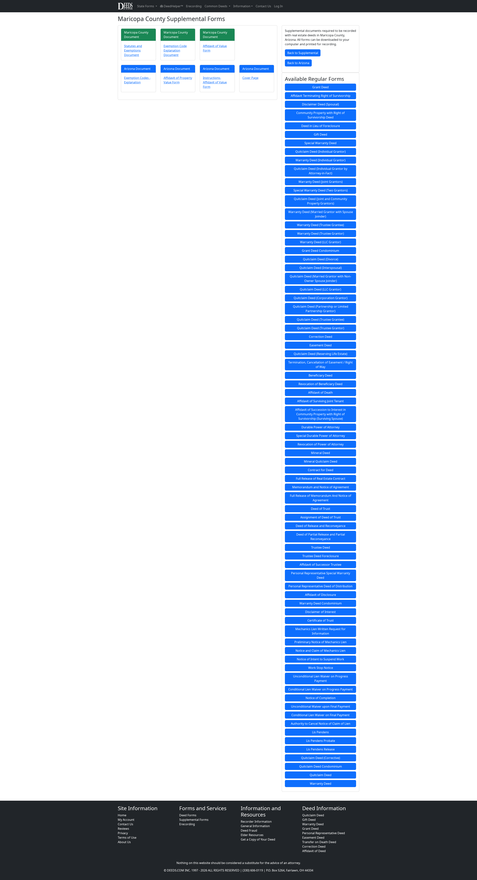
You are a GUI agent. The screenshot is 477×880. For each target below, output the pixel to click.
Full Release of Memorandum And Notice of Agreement (320, 498)
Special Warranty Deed (320, 143)
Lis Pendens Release (320, 749)
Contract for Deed (320, 470)
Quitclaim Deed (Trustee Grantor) (320, 328)
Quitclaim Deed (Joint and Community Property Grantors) (320, 201)
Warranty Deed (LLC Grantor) (320, 242)
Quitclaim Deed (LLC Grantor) (320, 289)
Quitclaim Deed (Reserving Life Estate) (320, 354)
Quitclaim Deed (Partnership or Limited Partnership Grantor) (320, 308)
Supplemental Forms (194, 820)
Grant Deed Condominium (320, 251)
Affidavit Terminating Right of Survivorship (320, 96)
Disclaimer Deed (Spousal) (320, 104)
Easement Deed (320, 345)
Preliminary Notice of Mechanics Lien (320, 642)
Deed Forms (187, 815)
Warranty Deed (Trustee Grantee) (320, 225)
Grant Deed (320, 87)
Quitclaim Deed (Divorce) (320, 259)
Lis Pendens (320, 732)
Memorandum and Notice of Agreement (320, 487)
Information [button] (241, 6)
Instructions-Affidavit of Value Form (215, 82)
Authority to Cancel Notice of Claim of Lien (320, 724)
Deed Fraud (249, 830)
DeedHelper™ (173, 6)
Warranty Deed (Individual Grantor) (320, 160)
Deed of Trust (320, 509)
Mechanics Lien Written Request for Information (320, 631)
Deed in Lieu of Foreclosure (320, 126)
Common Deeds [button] (216, 6)
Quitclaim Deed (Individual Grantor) (320, 152)
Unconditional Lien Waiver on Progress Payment (320, 678)
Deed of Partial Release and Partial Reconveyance (320, 536)
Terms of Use (127, 837)
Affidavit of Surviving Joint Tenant (320, 401)
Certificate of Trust (320, 620)
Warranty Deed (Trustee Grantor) (320, 233)
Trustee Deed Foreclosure (320, 556)
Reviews (123, 829)
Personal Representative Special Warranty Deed (320, 575)
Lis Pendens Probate (320, 741)
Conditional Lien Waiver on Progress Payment (320, 689)
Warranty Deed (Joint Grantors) (320, 182)
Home (122, 815)
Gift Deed (320, 134)
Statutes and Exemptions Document (133, 50)
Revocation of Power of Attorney (321, 444)
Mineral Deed (320, 453)
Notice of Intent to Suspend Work (320, 659)
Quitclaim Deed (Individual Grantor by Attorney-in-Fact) (320, 171)
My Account (126, 820)
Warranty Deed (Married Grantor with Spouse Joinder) (320, 214)
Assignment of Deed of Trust (320, 517)
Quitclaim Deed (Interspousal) (320, 268)
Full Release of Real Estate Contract (320, 478)
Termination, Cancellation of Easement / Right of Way (320, 364)
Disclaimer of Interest (320, 612)
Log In (278, 6)
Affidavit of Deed (314, 851)
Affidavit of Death (320, 392)
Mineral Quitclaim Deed (320, 461)
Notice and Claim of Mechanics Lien (320, 651)
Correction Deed (320, 337)
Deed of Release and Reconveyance (320, 526)
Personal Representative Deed (323, 833)
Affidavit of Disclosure (320, 595)
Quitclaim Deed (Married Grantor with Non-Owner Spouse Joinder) (320, 278)
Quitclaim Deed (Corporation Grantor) (321, 298)
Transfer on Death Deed (319, 842)
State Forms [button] (146, 6)
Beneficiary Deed (320, 375)
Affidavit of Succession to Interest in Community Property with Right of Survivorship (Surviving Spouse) (320, 414)
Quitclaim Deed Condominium (320, 766)
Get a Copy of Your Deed (258, 839)
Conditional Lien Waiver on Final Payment (320, 715)
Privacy (123, 833)
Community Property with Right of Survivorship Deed (320, 115)
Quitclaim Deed (320, 775)
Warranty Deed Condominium (320, 603)
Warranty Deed (320, 783)
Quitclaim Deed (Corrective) (320, 758)
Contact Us (263, 6)
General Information (255, 826)
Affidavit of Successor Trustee (320, 565)
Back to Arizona (298, 63)
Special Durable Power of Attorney (320, 436)
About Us (124, 842)
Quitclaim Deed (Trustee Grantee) (320, 319)
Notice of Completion (321, 698)
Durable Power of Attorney (320, 427)
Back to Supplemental (302, 53)
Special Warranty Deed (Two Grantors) (320, 190)
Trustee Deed (320, 547)
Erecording (194, 6)
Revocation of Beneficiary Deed (320, 384)
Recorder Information (256, 821)
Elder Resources (252, 835)
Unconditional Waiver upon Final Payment (320, 706)
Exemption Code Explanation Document (175, 50)
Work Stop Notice (320, 668)
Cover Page (250, 78)
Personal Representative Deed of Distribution (320, 586)
